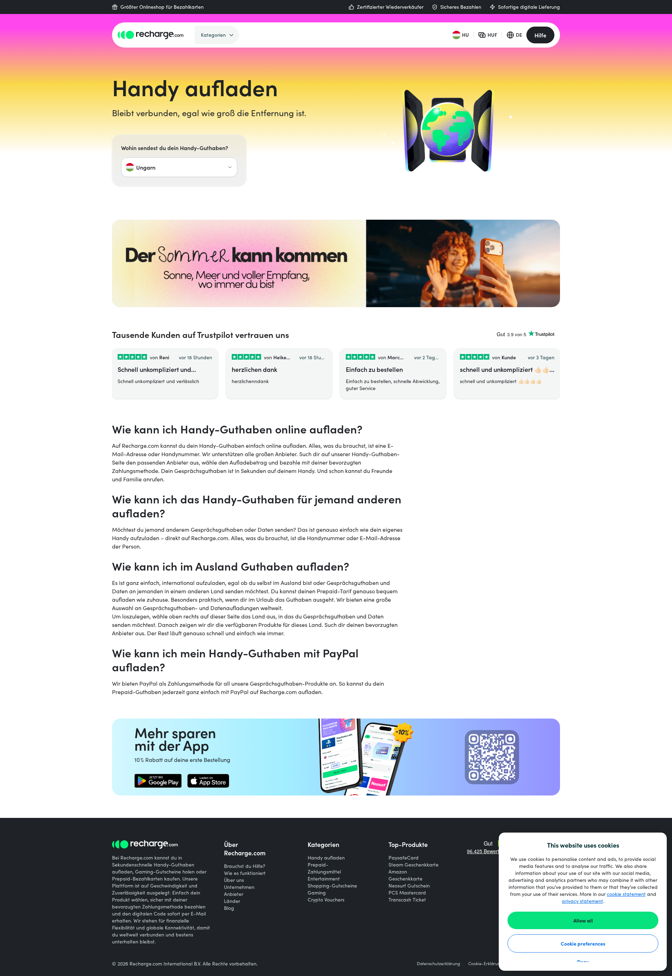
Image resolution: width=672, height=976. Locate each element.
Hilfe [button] (540, 35)
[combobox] (179, 167)
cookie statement (626, 894)
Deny (583, 961)
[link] (158, 781)
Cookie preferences (583, 943)
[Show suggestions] (230, 167)
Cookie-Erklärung (485, 963)
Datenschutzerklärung (438, 963)
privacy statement (582, 901)
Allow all (583, 920)
